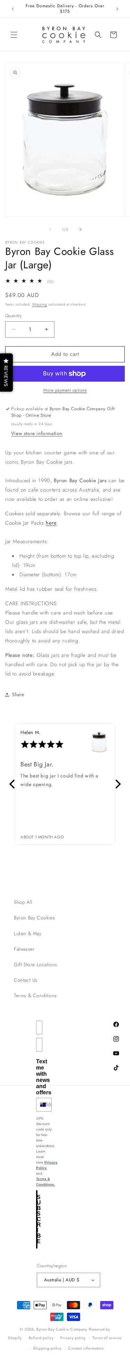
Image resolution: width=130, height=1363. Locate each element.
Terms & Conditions (35, 995)
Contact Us (25, 980)
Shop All (23, 902)
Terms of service (107, 1338)
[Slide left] (50, 229)
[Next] (117, 784)
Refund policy (41, 1338)
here (51, 523)
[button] (13, 34)
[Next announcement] (117, 9)
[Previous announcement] (12, 9)
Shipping (39, 304)
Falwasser (24, 949)
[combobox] (39, 1104)
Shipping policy (47, 1348)
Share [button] (18, 694)
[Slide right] (80, 229)
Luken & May (28, 933)
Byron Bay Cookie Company (61, 1329)
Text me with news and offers (43, 1077)
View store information (36, 433)
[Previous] (12, 784)
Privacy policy (73, 1338)
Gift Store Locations (35, 964)
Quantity (13, 315)
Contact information (86, 1348)
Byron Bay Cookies (34, 917)
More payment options (65, 390)
